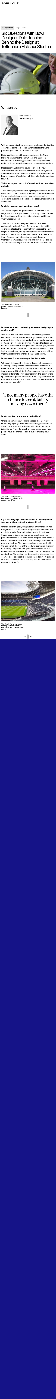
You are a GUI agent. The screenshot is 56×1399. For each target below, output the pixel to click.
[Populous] (11, 3)
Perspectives (7, 28)
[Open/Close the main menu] (53, 3)
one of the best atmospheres (23, 173)
